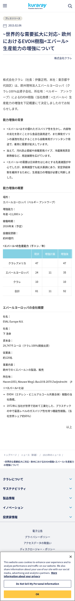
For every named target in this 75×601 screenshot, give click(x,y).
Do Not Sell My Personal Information (37, 584)
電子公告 (37, 531)
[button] (37, 479)
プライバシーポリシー (37, 537)
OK (37, 594)
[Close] (71, 557)
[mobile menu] (5, 6)
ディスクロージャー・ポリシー (37, 549)
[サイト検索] (70, 6)
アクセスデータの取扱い (38, 543)
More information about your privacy (30, 574)
